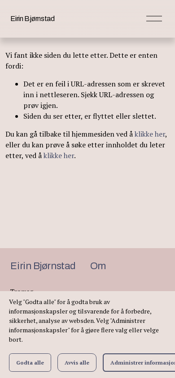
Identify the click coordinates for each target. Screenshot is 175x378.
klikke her (150, 134)
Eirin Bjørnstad (32, 18)
